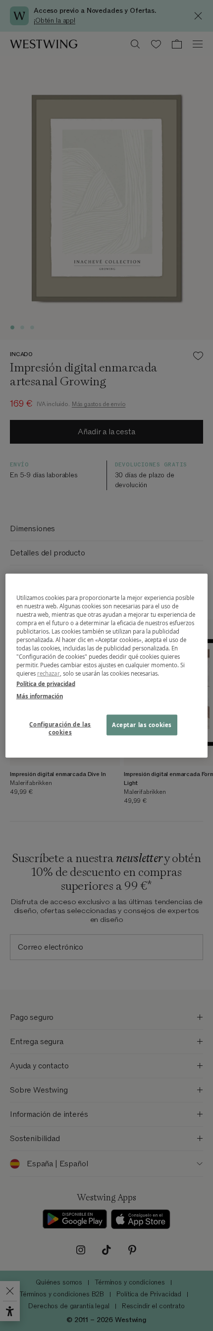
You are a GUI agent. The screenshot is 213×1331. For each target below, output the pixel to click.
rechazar (48, 673)
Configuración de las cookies (60, 728)
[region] (106, 665)
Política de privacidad (45, 684)
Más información (39, 696)
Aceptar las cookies (142, 725)
